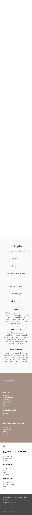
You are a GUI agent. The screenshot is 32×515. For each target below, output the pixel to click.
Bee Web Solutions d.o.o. (15, 502)
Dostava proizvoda (8, 484)
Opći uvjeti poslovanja (9, 489)
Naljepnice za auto (8, 404)
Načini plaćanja (7, 482)
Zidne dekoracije (8, 388)
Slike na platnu (7, 386)
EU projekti (6, 474)
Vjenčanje (6, 416)
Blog (4, 472)
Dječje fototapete (8, 397)
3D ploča (5, 436)
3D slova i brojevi (10, 22)
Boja (4, 84)
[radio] (11, 80)
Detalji (13, 123)
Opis (5, 123)
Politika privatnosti (8, 511)
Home (3, 22)
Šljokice (5, 75)
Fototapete (6, 384)
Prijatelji (5, 434)
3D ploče (5, 406)
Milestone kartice (8, 396)
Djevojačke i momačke (9, 418)
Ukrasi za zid (6, 399)
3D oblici (17, 22)
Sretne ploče (6, 427)
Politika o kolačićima (9, 507)
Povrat (5, 486)
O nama (5, 468)
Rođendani (6, 413)
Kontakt (5, 470)
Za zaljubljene (7, 429)
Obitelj (5, 431)
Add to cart (16, 104)
